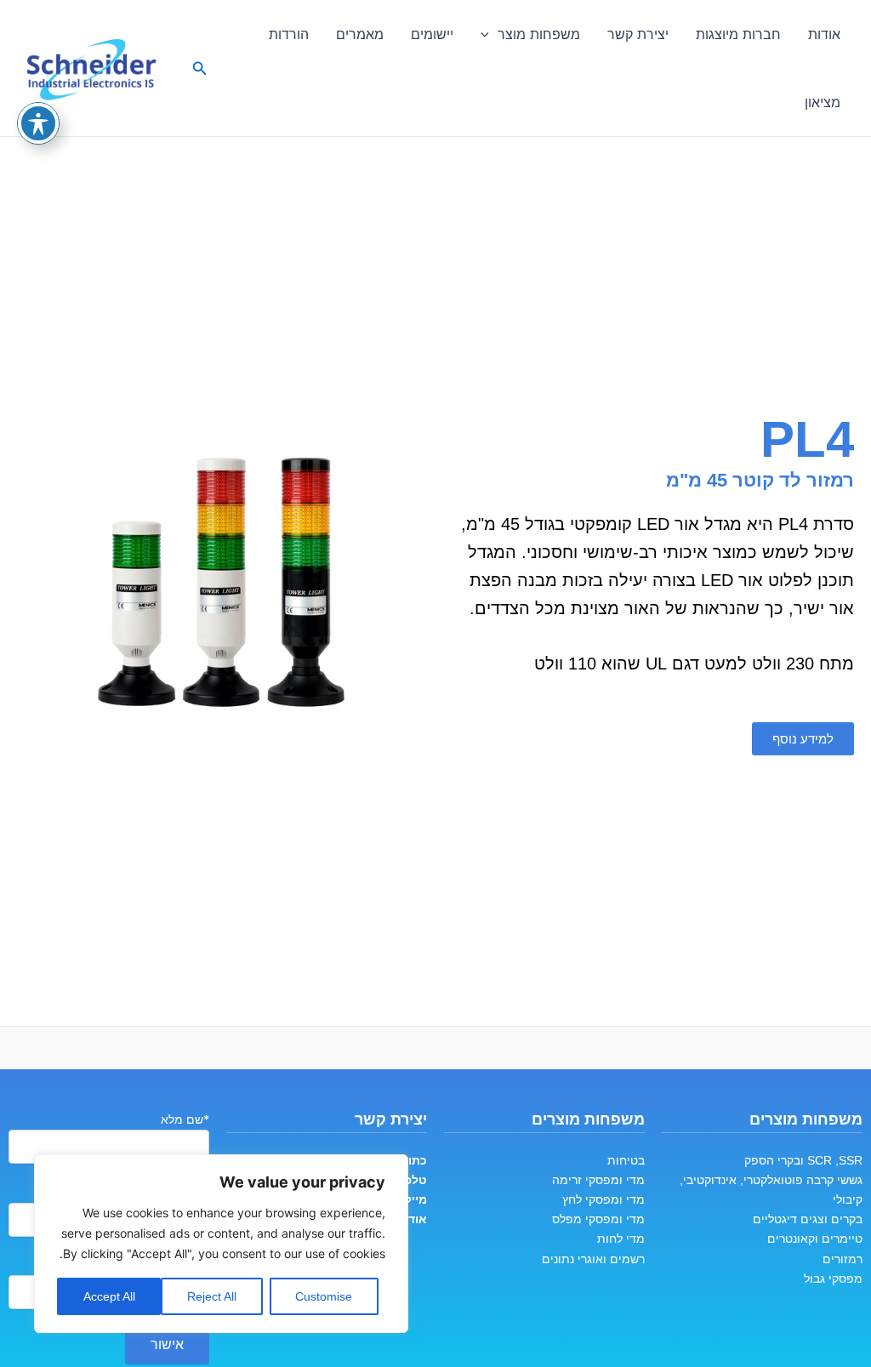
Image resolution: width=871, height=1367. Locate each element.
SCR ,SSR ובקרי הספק (803, 1160)
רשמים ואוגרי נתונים (593, 1259)
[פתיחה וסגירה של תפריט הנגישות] (38, 123)
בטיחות (626, 1160)
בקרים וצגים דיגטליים (807, 1219)
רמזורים (842, 1259)
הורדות (289, 34)
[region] (221, 1243)
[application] (489, 34)
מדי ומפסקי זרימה (598, 1180)
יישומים (432, 34)
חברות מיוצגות (738, 34)
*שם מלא (185, 1119)
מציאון (822, 102)
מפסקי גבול (833, 1278)
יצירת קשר (638, 34)
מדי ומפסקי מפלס (598, 1219)
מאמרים (360, 34)
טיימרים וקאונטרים (814, 1238)
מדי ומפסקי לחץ (603, 1199)
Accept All (109, 1296)
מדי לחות (621, 1238)
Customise (323, 1296)
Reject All (211, 1296)
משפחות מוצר (539, 34)
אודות (824, 34)
